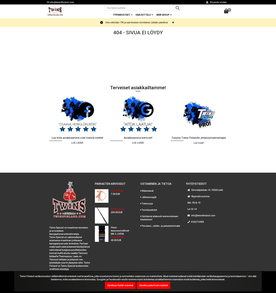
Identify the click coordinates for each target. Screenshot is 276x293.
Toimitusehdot (149, 210)
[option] (77, 129)
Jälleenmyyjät (149, 197)
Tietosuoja (147, 203)
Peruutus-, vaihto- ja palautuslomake (161, 226)
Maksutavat (147, 191)
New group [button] (163, 15)
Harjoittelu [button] (143, 15)
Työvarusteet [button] (122, 15)
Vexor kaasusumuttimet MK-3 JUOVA (120, 230)
